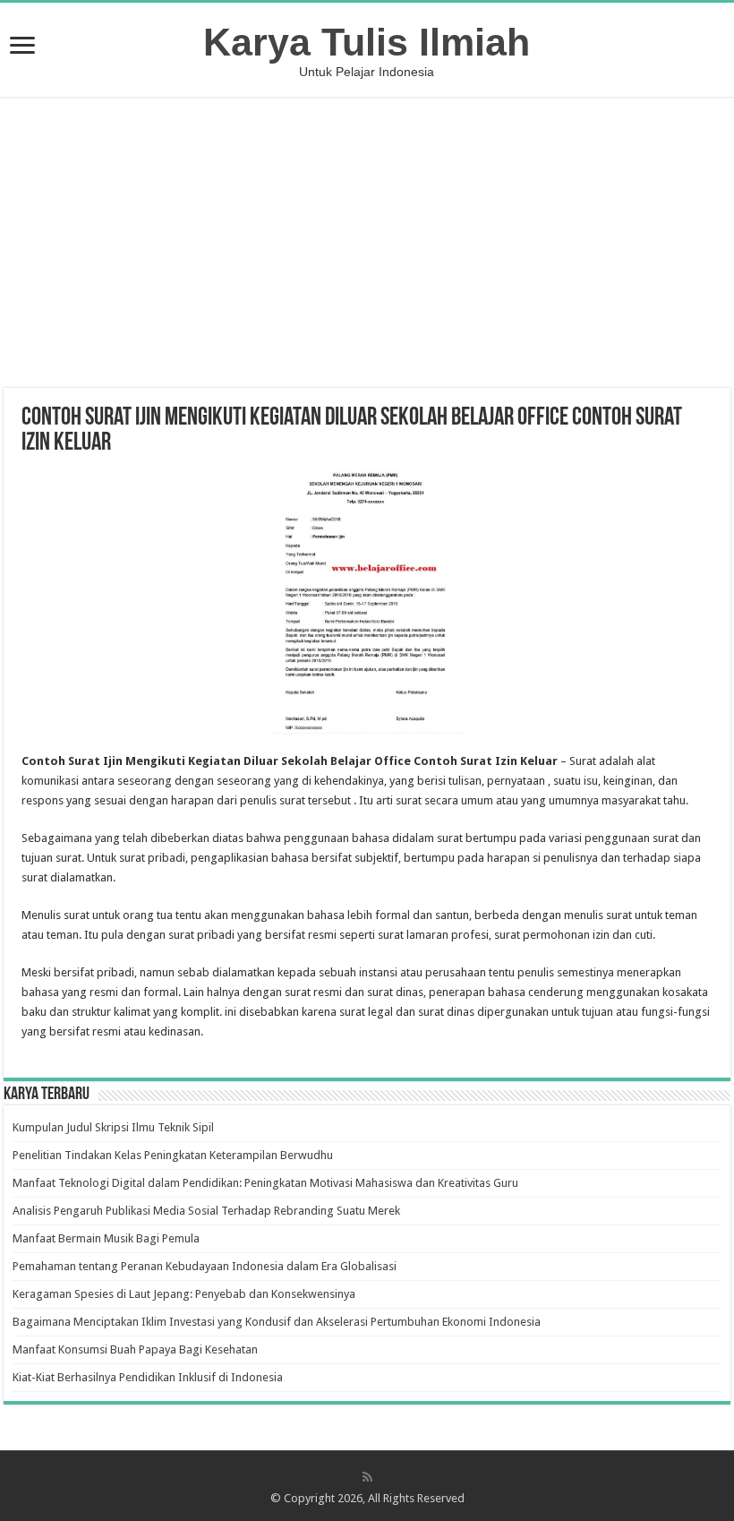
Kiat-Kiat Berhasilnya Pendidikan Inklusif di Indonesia (148, 1377)
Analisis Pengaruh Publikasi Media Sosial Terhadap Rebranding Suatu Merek (206, 1210)
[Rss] (367, 1477)
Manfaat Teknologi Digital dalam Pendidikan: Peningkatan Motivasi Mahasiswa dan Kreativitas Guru (265, 1183)
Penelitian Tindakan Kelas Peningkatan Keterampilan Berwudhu (173, 1155)
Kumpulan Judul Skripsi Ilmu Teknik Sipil (113, 1127)
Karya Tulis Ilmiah (366, 42)
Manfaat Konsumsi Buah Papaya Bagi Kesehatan (135, 1349)
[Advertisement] (367, 244)
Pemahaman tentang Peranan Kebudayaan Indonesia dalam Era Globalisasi (205, 1266)
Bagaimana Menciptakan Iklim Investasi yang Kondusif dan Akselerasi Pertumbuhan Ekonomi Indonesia (277, 1321)
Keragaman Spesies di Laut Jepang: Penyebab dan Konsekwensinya (184, 1294)
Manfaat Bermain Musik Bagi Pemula (106, 1238)
